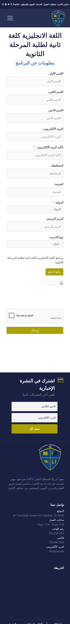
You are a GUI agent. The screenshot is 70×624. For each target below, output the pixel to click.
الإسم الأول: (56, 73)
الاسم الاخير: (55, 110)
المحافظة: (57, 165)
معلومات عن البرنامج (35, 63)
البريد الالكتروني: (53, 128)
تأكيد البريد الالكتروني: (49, 147)
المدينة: (58, 184)
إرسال (35, 330)
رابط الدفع (54, 271)
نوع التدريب (56, 237)
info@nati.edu (56, 551)
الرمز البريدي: (54, 218)
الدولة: (59, 202)
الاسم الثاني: (55, 91)
